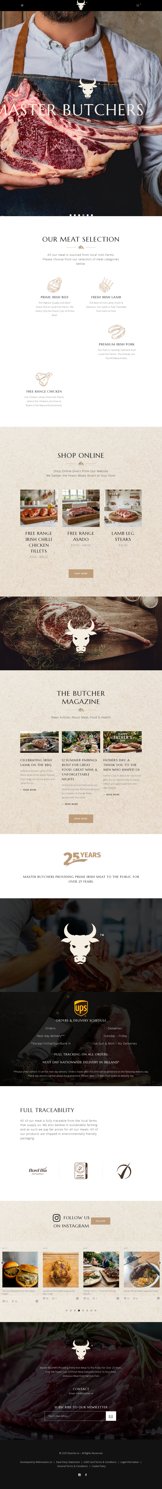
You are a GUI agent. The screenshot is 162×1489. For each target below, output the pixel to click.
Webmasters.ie (44, 1462)
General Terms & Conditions (72, 1466)
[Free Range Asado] (81, 508)
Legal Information (130, 1462)
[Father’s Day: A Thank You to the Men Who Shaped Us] (122, 742)
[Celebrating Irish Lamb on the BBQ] (39, 742)
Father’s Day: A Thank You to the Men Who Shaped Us (121, 765)
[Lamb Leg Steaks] (123, 508)
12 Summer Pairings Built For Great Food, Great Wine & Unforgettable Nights (79, 769)
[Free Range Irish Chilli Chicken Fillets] (39, 508)
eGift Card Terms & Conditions (100, 1462)
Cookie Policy (99, 1466)
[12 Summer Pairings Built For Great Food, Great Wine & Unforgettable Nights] (81, 742)
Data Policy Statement (68, 1462)
